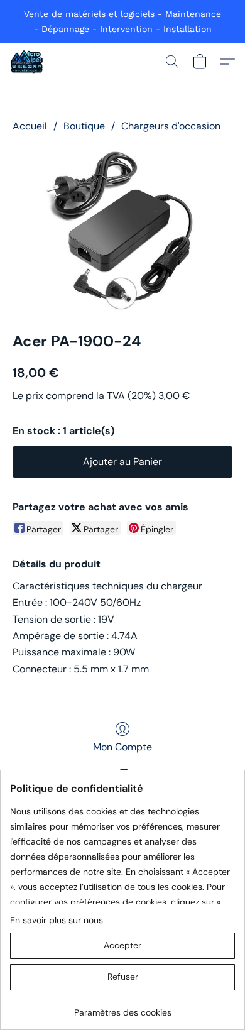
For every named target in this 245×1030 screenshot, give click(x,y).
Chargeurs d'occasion (170, 126)
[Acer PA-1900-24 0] (122, 229)
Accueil (30, 126)
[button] (27, 61)
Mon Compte (122, 746)
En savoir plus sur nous (56, 920)
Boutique (84, 126)
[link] (122, 1007)
